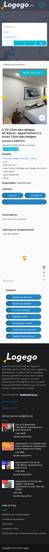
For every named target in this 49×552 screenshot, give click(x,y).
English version (9, 408)
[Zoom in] (44, 272)
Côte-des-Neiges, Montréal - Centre (20, 158)
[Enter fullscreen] (44, 267)
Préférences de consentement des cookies (24, 533)
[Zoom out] (44, 276)
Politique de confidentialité (15, 514)
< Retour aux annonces (14, 64)
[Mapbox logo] (8, 280)
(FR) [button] (32, 6)
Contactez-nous (10, 528)
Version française (10, 401)
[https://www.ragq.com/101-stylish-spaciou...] (24, 202)
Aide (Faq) (7, 524)
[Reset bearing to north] (44, 280)
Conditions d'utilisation (13, 519)
